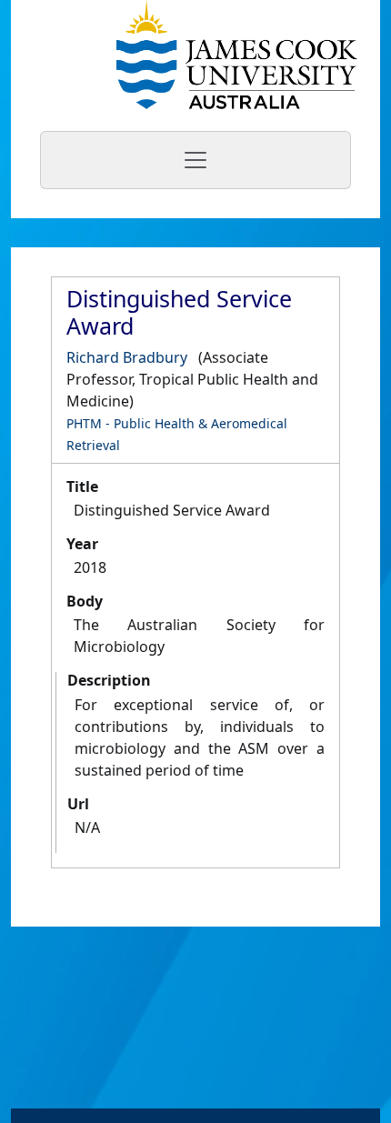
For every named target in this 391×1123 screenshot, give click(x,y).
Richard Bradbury (126, 357)
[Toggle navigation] (195, 160)
